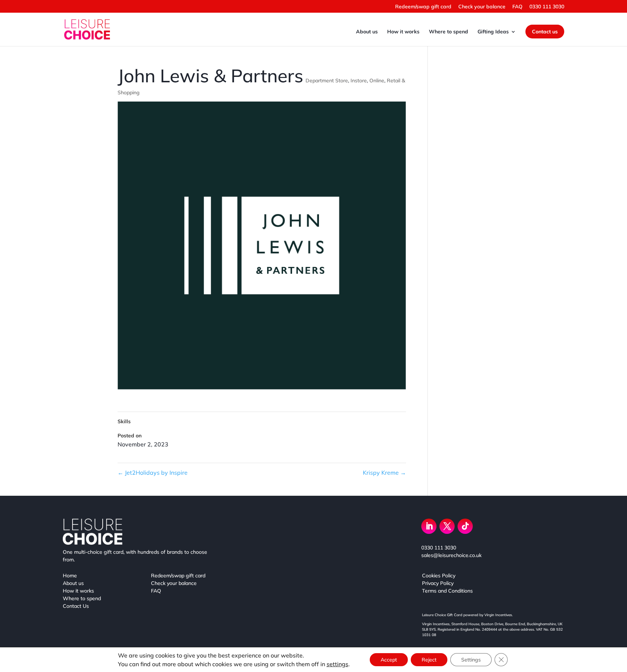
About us (367, 32)
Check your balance (481, 7)
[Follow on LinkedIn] (429, 526)
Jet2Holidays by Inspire (153, 472)
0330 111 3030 (546, 7)
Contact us (545, 31)
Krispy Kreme (384, 472)
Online (376, 80)
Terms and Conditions (447, 591)
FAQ (517, 7)
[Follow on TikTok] (465, 526)
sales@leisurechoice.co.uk (451, 555)
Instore (359, 80)
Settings (471, 659)
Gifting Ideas (493, 32)
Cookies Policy (438, 575)
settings (337, 664)
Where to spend (448, 32)
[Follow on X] (447, 526)
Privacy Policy (438, 583)
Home (70, 575)
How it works (403, 32)
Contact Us (76, 606)
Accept (389, 659)
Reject (429, 659)
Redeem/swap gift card (423, 7)
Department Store (327, 80)
